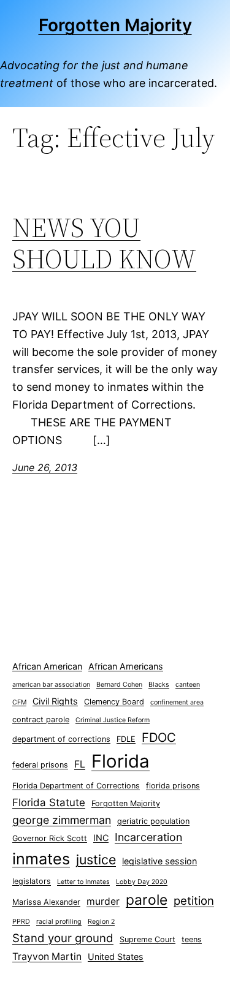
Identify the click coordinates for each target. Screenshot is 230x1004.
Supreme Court (147, 939)
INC (101, 837)
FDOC (159, 737)
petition (194, 901)
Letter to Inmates (83, 882)
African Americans (125, 666)
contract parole (40, 719)
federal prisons (40, 764)
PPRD (21, 922)
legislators (31, 881)
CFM (19, 702)
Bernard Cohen (119, 685)
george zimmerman (61, 819)
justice (96, 859)
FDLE (126, 739)
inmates (41, 859)
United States (116, 956)
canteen (187, 685)
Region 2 (101, 922)
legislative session (159, 861)
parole (146, 899)
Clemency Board (114, 701)
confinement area (177, 702)
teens (192, 939)
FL (79, 764)
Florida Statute (48, 802)
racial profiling (59, 922)
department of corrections (61, 739)
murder (103, 901)
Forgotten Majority (115, 25)
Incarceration (148, 837)
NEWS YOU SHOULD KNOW (104, 243)
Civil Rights (55, 701)
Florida (120, 761)
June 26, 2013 (44, 467)
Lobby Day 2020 (141, 882)
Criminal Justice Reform (112, 720)
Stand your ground (62, 938)
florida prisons (173, 785)
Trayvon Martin (47, 956)
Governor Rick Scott (49, 838)
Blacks (158, 685)
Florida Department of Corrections (76, 785)
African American (47, 666)
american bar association (51, 685)
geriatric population (153, 821)
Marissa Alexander (46, 902)
